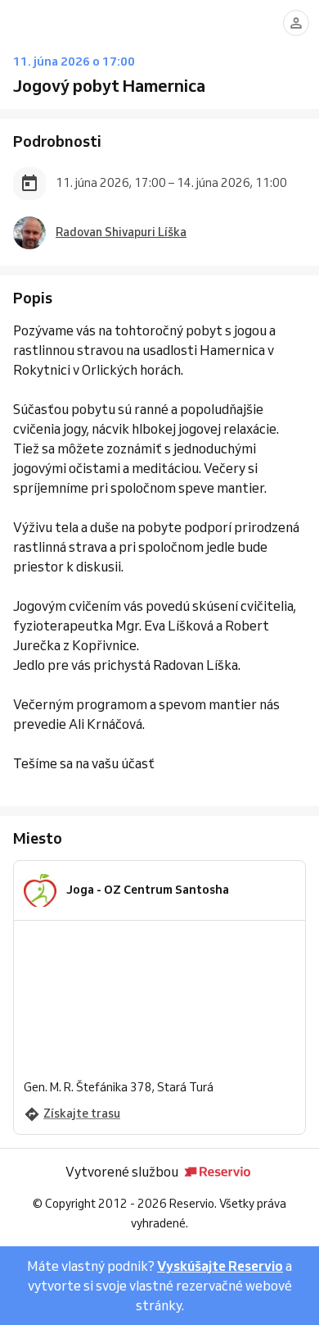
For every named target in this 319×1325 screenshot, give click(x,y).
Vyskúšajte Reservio (220, 1266)
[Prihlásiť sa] (296, 23)
